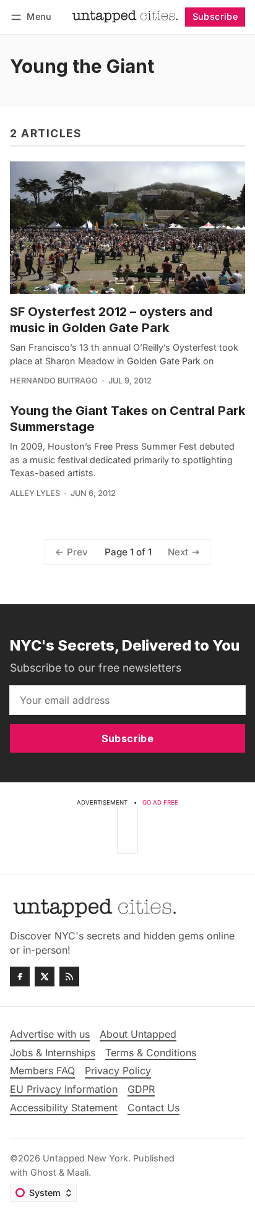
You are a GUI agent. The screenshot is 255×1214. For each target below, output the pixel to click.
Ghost (43, 1172)
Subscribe (215, 16)
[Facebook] (20, 976)
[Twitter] (44, 976)
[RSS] (69, 976)
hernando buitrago (54, 380)
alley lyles (35, 493)
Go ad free (160, 802)
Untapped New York (85, 1158)
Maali (78, 1172)
